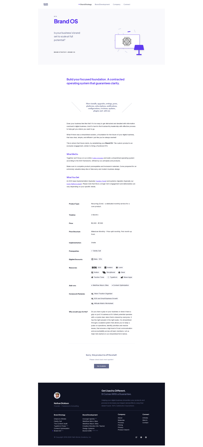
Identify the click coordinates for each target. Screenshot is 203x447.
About (120, 418)
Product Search (123, 430)
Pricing (120, 425)
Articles (145, 418)
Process (121, 423)
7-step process (97, 158)
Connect (127, 4)
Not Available (101, 366)
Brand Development (102, 4)
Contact (145, 423)
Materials (121, 420)
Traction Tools (101, 181)
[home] (46, 4)
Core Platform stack (74, 184)
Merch (144, 420)
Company (116, 4)
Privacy (120, 427)
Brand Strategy (86, 4)
